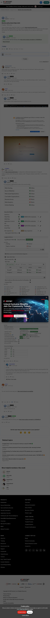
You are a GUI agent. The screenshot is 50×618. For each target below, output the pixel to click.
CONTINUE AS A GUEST (20, 315)
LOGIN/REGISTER (8, 315)
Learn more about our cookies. (26, 609)
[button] (25, 615)
